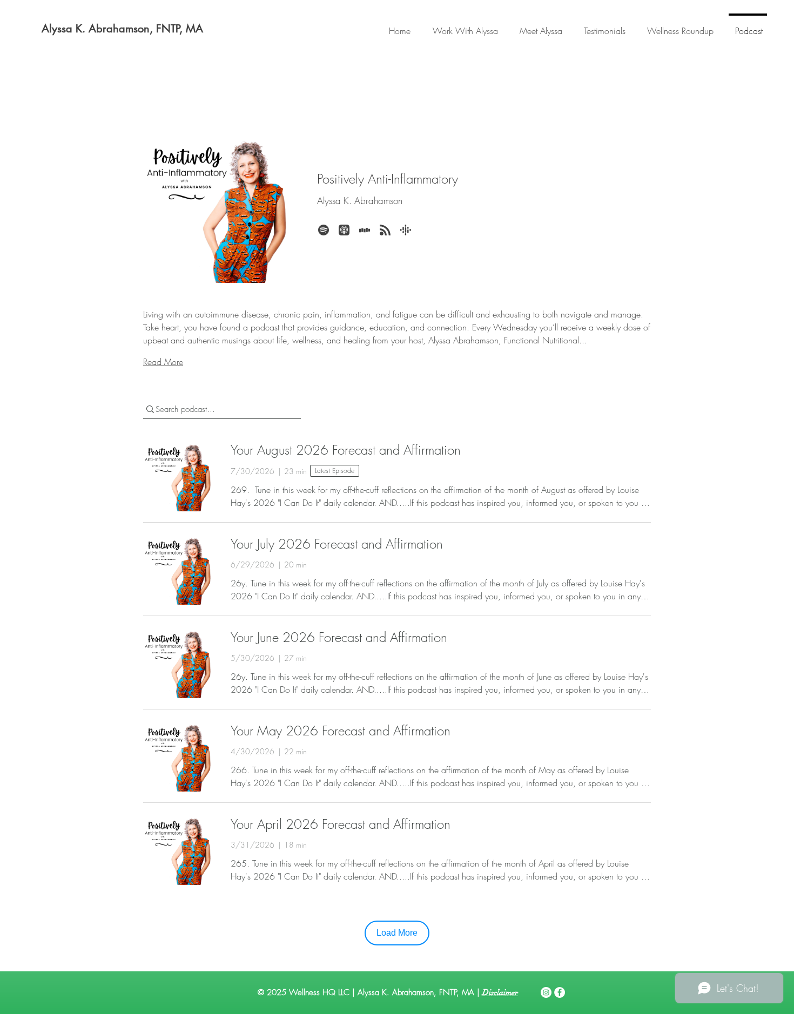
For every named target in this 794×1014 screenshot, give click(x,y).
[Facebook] (559, 992)
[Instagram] (546, 992)
